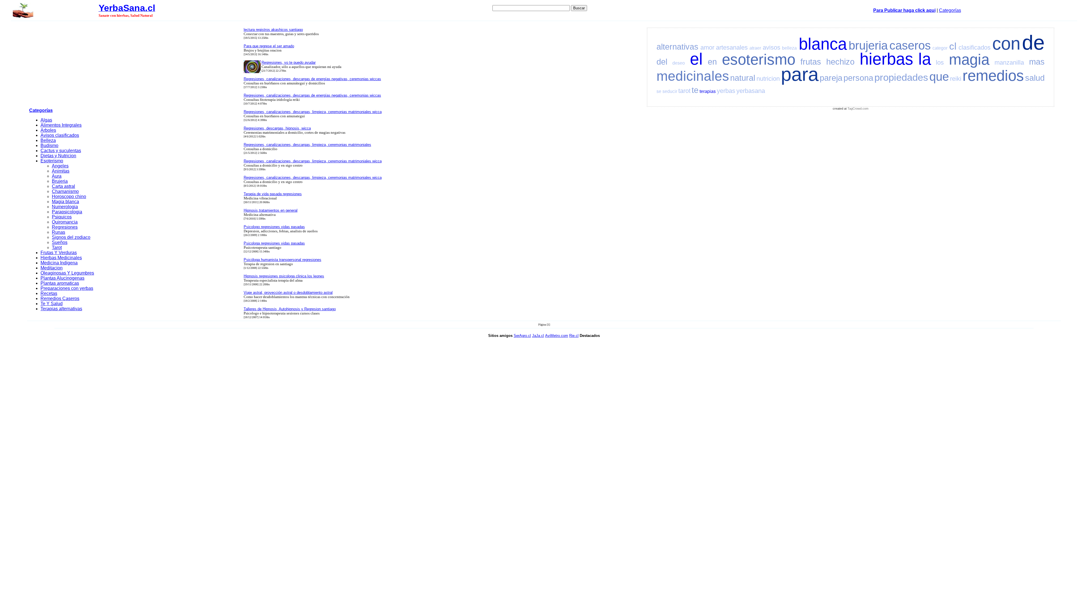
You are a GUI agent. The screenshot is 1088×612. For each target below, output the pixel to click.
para (800, 74)
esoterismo (758, 59)
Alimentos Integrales (61, 125)
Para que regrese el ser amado (269, 46)
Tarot (57, 247)
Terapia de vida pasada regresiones (273, 194)
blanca (823, 44)
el (696, 59)
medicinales (692, 76)
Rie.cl (574, 335)
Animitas (60, 171)
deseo (678, 63)
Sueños (59, 242)
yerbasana (750, 90)
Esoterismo (52, 160)
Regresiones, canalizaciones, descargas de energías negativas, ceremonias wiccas (312, 79)
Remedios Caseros (60, 298)
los (940, 62)
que (939, 76)
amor (707, 47)
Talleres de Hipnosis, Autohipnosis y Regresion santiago (290, 309)
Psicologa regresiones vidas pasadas (274, 243)
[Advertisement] (135, 65)
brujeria (868, 45)
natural (742, 77)
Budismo (49, 145)
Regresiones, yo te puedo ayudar (289, 62)
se (658, 91)
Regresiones (65, 227)
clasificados (975, 47)
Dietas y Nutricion (58, 155)
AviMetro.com (556, 335)
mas (1037, 61)
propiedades (901, 77)
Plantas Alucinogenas (62, 278)
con (1006, 43)
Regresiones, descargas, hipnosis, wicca (277, 128)
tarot (684, 90)
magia (969, 59)
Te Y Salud (52, 303)
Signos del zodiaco (71, 237)
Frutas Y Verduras (59, 252)
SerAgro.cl (522, 335)
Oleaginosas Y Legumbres (67, 273)
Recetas (49, 293)
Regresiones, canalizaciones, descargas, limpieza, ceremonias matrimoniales (307, 145)
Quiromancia (65, 222)
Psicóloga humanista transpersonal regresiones (282, 260)
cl (953, 46)
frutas (810, 61)
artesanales (732, 47)
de (1033, 42)
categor (939, 48)
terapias (708, 91)
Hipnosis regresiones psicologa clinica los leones (284, 276)
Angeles (60, 165)
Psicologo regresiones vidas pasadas (274, 227)
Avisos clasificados (60, 135)
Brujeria (60, 181)
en (712, 61)
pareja (831, 77)
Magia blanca (65, 201)
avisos (771, 47)
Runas (58, 232)
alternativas (677, 46)
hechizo (840, 61)
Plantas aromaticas (60, 283)
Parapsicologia (67, 211)
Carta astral (63, 186)
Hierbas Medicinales (61, 257)
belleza (789, 48)
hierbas (886, 59)
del (661, 61)
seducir (669, 91)
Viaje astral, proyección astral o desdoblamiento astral (288, 292)
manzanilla (1009, 62)
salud (1035, 77)
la (924, 59)
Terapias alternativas (61, 308)
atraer (755, 48)
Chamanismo (65, 191)
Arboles (48, 130)
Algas (46, 120)
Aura (56, 176)
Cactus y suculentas (61, 150)
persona (858, 77)
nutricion (768, 78)
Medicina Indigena (59, 262)
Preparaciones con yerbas (67, 288)
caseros (910, 45)
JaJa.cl (538, 335)
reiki (955, 78)
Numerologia (65, 206)
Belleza (48, 140)
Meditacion (52, 267)
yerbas (726, 90)
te (695, 90)
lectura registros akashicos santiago (273, 29)
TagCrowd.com (857, 108)
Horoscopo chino (69, 196)
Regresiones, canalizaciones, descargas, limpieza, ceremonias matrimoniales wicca (313, 112)
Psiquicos (62, 216)
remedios (993, 75)
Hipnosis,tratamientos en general (271, 210)
